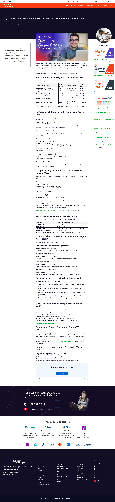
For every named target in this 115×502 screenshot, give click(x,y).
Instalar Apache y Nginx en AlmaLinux (102, 141)
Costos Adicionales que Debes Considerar (13, 53)
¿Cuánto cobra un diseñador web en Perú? (49, 355)
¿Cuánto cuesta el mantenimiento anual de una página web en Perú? (57, 360)
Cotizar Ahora (62, 374)
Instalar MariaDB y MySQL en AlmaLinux (102, 137)
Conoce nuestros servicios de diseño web (64, 341)
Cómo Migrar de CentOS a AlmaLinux (101, 116)
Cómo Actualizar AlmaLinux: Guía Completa (103, 125)
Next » (107, 148)
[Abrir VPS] (99, 5)
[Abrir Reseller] (95, 5)
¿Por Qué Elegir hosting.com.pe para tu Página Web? (15, 58)
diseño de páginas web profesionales (56, 72)
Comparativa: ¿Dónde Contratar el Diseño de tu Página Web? (16, 52)
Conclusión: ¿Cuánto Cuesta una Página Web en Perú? (15, 60)
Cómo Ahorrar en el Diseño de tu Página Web (13, 56)
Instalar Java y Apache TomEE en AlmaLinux (103, 112)
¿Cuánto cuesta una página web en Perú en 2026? (51, 353)
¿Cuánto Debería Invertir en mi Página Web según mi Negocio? (17, 55)
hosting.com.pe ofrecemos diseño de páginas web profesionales (53, 210)
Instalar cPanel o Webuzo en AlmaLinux (102, 128)
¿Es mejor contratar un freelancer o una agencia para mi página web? (57, 359)
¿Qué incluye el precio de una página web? (49, 357)
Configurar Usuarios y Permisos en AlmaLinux (103, 144)
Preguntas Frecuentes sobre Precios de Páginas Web (15, 61)
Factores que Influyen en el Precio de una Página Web (15, 50)
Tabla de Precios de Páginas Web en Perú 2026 (14, 48)
